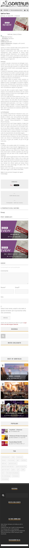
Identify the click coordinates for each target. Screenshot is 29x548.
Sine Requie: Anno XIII (14, 234)
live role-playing (6, 476)
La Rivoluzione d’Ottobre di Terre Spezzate (18, 435)
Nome (3, 287)
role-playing (5, 479)
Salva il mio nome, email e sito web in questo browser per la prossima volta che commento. (13, 311)
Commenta (4, 271)
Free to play (11, 460)
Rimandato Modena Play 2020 (15, 442)
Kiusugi (3, 15)
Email (17, 287)
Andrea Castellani (14, 437)
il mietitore (10, 256)
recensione (15, 476)
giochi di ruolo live (21, 466)
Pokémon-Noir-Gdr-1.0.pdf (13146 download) (12, 527)
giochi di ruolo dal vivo (8, 466)
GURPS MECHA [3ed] (14, 195)
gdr (18, 460)
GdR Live (4, 463)
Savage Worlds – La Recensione (15, 429)
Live (3, 472)
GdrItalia (23, 460)
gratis (13, 469)
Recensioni (17, 15)
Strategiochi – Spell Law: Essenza (14, 202)
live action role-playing (12, 472)
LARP (23, 469)
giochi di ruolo (12, 463)
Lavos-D (12, 443)
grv (18, 469)
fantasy (3, 460)
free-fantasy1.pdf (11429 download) (10, 529)
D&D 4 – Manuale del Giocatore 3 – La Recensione (14, 254)
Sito (2, 297)
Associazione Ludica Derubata (16, 10)
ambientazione (5, 457)
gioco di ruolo (5, 469)
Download (19, 457)
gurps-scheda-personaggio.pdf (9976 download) (13, 530)
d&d (13, 457)
